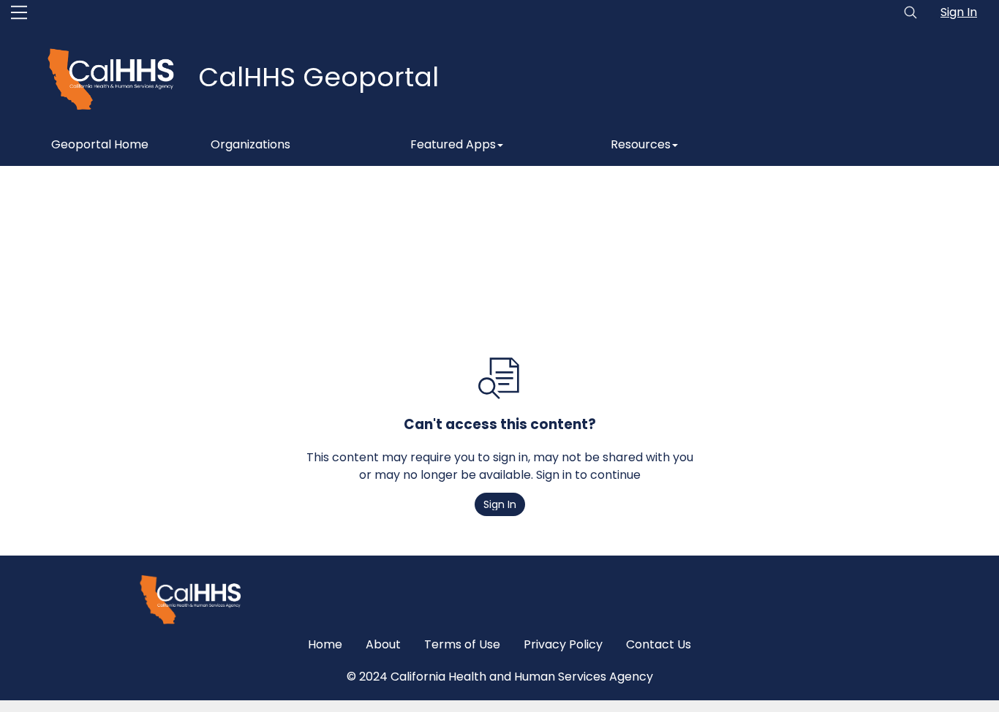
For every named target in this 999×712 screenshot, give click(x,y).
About (383, 644)
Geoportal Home (99, 144)
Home (325, 644)
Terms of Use (462, 644)
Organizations (250, 144)
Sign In (958, 12)
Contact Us (658, 644)
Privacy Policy (563, 644)
